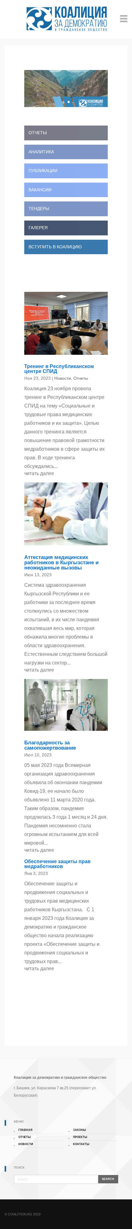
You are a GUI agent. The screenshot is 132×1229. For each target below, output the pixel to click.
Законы (79, 1130)
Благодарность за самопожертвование (50, 745)
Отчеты (80, 378)
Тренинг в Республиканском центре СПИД (59, 369)
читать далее (39, 473)
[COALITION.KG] (66, 19)
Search (108, 1179)
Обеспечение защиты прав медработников (57, 864)
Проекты (80, 1137)
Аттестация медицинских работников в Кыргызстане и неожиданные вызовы (61, 562)
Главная (25, 1130)
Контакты (81, 1144)
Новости (62, 378)
